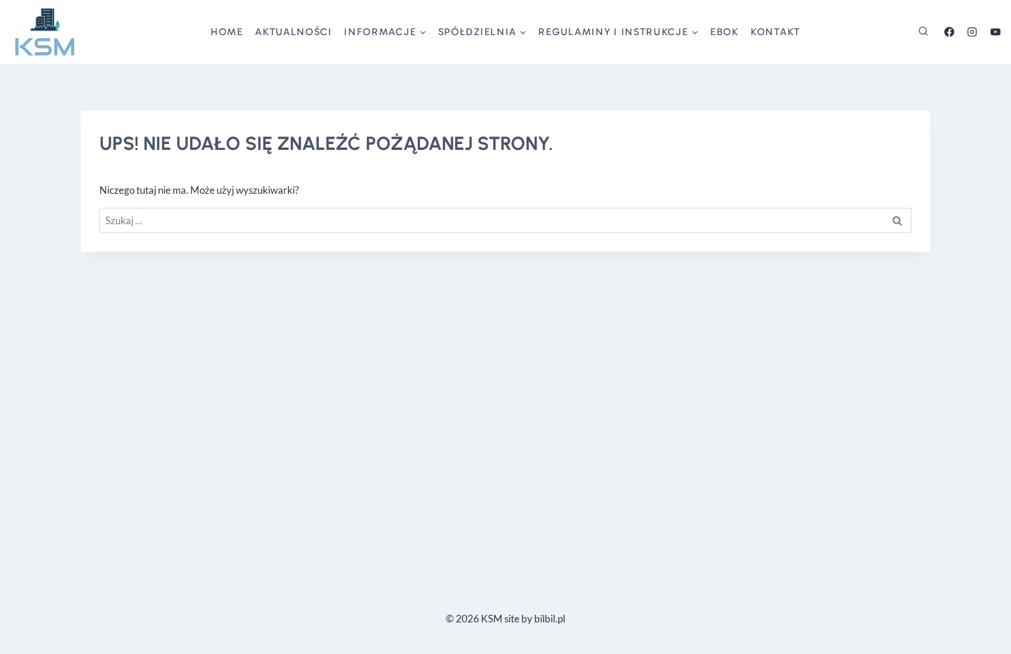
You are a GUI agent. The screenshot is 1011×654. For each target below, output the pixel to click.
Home (227, 31)
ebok (724, 31)
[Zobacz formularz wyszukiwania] (923, 31)
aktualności (293, 31)
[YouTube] (995, 32)
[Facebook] (950, 32)
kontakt (775, 31)
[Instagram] (972, 32)
